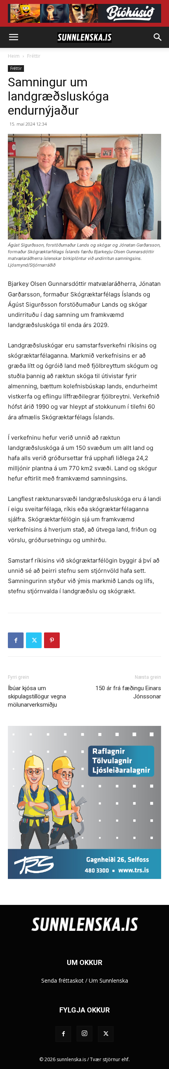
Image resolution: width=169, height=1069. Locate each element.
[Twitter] (34, 640)
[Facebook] (16, 640)
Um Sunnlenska (108, 980)
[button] (13, 37)
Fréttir (33, 56)
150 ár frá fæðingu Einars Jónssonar (128, 692)
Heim (14, 56)
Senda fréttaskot (62, 980)
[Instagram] (84, 1034)
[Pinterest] (52, 640)
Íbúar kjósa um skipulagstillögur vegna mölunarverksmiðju (37, 696)
